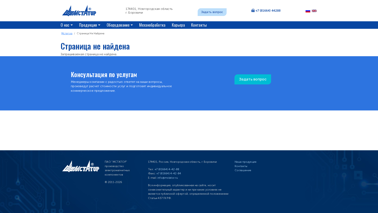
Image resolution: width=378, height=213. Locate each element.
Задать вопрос (212, 12)
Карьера (178, 25)
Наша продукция (245, 161)
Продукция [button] (88, 25)
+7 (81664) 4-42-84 (169, 173)
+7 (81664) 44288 (268, 10)
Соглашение (243, 170)
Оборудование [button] (118, 25)
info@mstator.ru (168, 177)
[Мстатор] (80, 11)
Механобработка (152, 25)
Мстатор (66, 33)
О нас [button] (65, 25)
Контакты (199, 25)
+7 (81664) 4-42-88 (167, 169)
